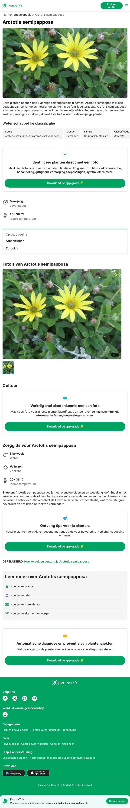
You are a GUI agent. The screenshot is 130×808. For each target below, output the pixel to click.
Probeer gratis (111, 6)
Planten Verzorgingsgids (45, 729)
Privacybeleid (11, 743)
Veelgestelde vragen (15, 757)
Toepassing (69, 729)
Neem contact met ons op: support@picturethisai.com (62, 757)
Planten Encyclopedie (17, 14)
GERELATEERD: (46, 561)
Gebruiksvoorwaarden (34, 743)
